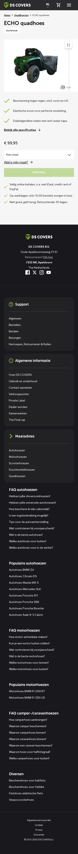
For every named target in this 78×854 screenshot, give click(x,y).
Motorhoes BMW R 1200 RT (27, 691)
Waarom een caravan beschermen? (30, 745)
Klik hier (48, 257)
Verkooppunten (19, 394)
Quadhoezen (21, 15)
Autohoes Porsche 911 (23, 595)
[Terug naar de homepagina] (39, 237)
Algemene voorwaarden (39, 820)
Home (7, 15)
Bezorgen (15, 337)
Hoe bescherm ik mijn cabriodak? (29, 509)
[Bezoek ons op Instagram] (41, 272)
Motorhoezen (18, 456)
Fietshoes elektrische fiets (26, 793)
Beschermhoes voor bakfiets (27, 780)
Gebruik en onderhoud (23, 381)
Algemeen (15, 318)
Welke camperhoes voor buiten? (29, 758)
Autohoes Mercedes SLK (25, 589)
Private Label (17, 400)
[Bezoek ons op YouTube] (48, 272)
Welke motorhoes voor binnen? (29, 662)
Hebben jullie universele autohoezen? (32, 502)
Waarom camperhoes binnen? (27, 732)
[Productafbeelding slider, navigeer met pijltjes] (41, 65)
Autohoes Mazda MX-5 (24, 582)
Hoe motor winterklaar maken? (28, 636)
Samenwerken (18, 413)
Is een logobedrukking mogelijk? (28, 515)
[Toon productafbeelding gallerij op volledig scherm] (68, 45)
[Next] (73, 66)
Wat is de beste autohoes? (26, 534)
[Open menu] (69, 5)
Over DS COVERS (20, 374)
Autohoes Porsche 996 (24, 602)
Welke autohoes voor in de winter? (31, 547)
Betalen (14, 331)
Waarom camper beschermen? (28, 726)
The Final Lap (17, 419)
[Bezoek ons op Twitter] (34, 272)
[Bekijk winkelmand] (58, 5)
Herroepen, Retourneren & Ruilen (30, 344)
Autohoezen (17, 450)
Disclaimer (39, 834)
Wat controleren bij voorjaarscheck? (31, 528)
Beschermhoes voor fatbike (26, 786)
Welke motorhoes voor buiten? (28, 669)
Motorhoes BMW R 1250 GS (27, 697)
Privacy (39, 829)
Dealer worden (18, 407)
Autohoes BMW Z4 (21, 569)
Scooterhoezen (19, 463)
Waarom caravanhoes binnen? (27, 739)
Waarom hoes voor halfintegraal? (29, 751)
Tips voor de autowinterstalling (28, 521)
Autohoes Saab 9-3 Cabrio (26, 614)
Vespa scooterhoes (21, 799)
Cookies (39, 825)
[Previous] (9, 66)
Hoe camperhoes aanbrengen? (28, 719)
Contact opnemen (20, 387)
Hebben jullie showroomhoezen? (29, 496)
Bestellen (15, 324)
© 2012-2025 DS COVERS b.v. (39, 839)
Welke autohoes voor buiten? (27, 541)
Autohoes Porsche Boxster (26, 608)
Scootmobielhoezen (22, 469)
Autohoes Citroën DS (23, 576)
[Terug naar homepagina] (17, 5)
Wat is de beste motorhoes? (27, 656)
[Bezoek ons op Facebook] (27, 272)
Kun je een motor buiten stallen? (29, 643)
